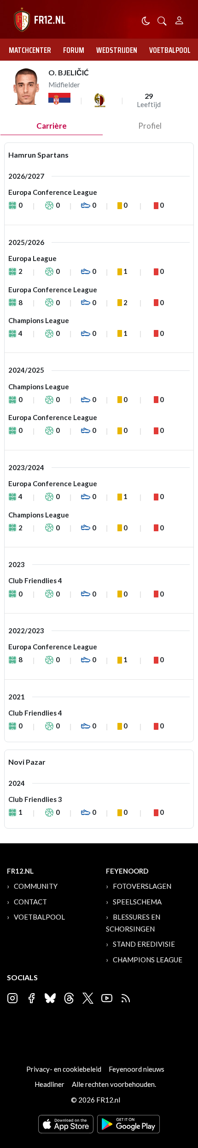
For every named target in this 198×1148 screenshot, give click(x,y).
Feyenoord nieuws (136, 1069)
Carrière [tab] (51, 126)
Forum (73, 50)
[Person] (179, 19)
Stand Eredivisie (144, 944)
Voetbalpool (170, 50)
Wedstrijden (116, 50)
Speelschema (137, 902)
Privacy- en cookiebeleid (63, 1069)
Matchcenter (30, 50)
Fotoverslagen (142, 886)
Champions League (147, 959)
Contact (30, 902)
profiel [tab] (150, 126)
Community (36, 886)
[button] (162, 20)
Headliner (49, 1084)
